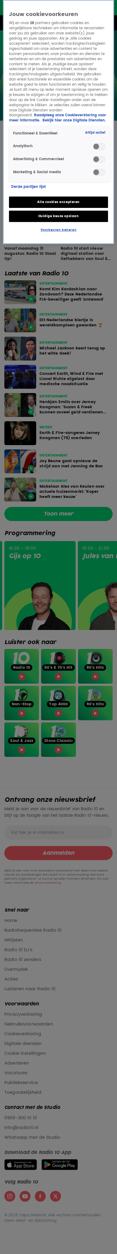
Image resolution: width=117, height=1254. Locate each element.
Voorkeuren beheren (58, 230)
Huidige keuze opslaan (58, 216)
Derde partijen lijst (28, 187)
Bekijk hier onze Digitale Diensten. (74, 120)
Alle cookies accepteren (58, 202)
